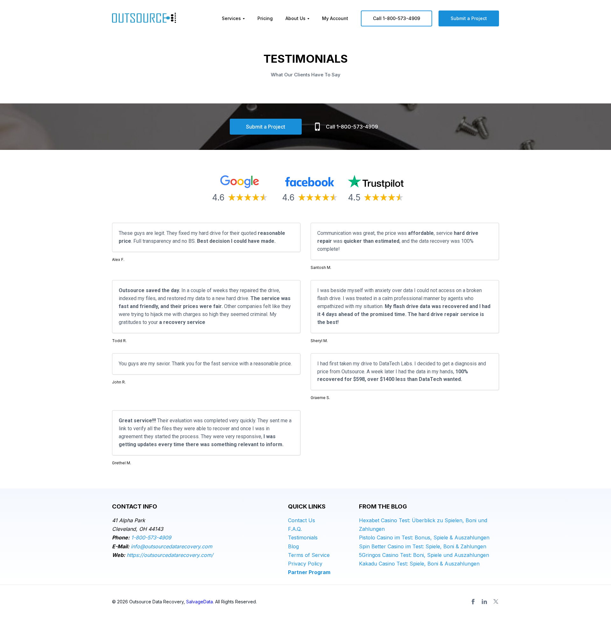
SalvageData (199, 601)
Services (231, 18)
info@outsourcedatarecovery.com (171, 546)
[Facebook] (473, 601)
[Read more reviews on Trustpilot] (376, 182)
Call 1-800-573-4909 (396, 18)
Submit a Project (469, 18)
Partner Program (309, 572)
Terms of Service (309, 555)
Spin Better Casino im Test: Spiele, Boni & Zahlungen (422, 546)
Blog (293, 546)
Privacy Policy (305, 563)
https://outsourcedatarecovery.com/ (170, 555)
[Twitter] (496, 601)
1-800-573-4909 (151, 537)
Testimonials (303, 537)
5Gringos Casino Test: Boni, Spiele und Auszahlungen (424, 555)
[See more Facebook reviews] (309, 182)
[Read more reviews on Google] (239, 182)
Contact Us (301, 520)
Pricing (265, 18)
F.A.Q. (295, 529)
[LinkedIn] (484, 601)
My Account (335, 18)
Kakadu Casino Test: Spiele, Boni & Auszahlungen (419, 563)
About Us (295, 18)
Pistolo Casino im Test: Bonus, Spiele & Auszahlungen (424, 537)
